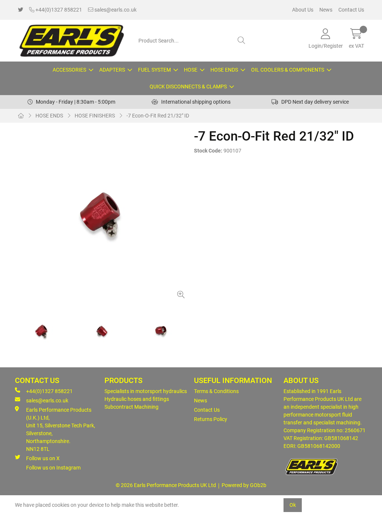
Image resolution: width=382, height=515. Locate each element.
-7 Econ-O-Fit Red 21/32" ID (157, 116)
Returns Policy (210, 419)
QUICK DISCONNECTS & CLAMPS (188, 87)
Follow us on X (43, 458)
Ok (292, 505)
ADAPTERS (112, 70)
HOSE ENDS (224, 70)
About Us (302, 10)
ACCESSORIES (69, 70)
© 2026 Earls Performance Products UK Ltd (166, 485)
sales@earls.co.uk (115, 10)
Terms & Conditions (216, 391)
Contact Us (351, 10)
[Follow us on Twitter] (20, 10)
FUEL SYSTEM (154, 70)
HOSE (190, 70)
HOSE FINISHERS (95, 116)
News (325, 10)
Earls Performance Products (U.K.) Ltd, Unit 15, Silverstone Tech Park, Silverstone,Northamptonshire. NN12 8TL (60, 429)
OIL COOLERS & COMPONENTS (287, 70)
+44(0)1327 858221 (58, 10)
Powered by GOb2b (244, 485)
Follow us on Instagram (53, 468)
